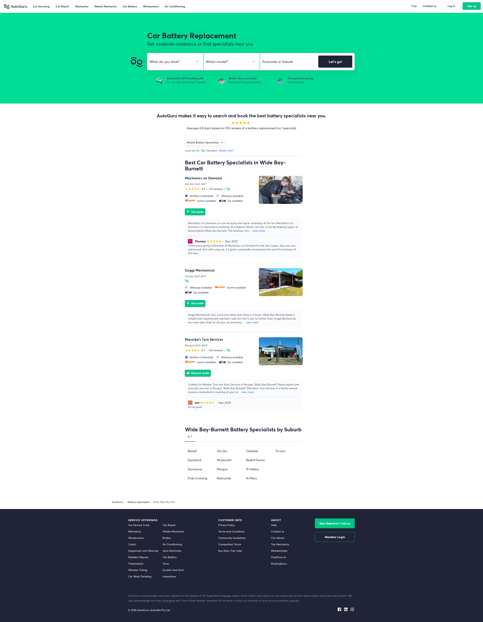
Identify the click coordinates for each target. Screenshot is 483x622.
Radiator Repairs (138, 557)
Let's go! (335, 61)
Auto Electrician (172, 550)
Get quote (195, 212)
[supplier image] (281, 190)
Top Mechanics (280, 544)
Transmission (135, 563)
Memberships (279, 550)
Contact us (277, 531)
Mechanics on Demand (203, 178)
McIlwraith (224, 460)
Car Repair (169, 525)
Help (274, 525)
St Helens (252, 469)
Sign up (471, 6)
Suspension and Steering (143, 550)
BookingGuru (279, 563)
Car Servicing (41, 6)
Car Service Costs (138, 525)
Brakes (167, 538)
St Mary (251, 478)
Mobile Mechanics (173, 531)
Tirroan (280, 451)
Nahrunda (224, 478)
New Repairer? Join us (334, 523)
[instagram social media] (352, 608)
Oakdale (252, 451)
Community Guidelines (231, 538)
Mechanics (134, 531)
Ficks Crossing (197, 478)
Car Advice (277, 538)
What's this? (226, 150)
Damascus (195, 469)
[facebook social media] (339, 608)
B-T (190, 437)
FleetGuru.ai (278, 557)
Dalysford (194, 460)
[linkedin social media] (345, 608)
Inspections (169, 576)
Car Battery (170, 557)
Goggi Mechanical (200, 270)
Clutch (132, 544)
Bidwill (192, 451)
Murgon (222, 469)
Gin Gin (222, 451)
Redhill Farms (255, 460)
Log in (451, 6)
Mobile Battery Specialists (203, 142)
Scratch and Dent (173, 570)
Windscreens (136, 538)
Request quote (198, 373)
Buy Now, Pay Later (230, 550)
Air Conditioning (172, 544)
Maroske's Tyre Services (204, 339)
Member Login (335, 537)
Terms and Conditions (231, 531)
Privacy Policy (226, 525)
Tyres (166, 563)
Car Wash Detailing (139, 576)
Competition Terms (229, 544)
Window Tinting (137, 570)
